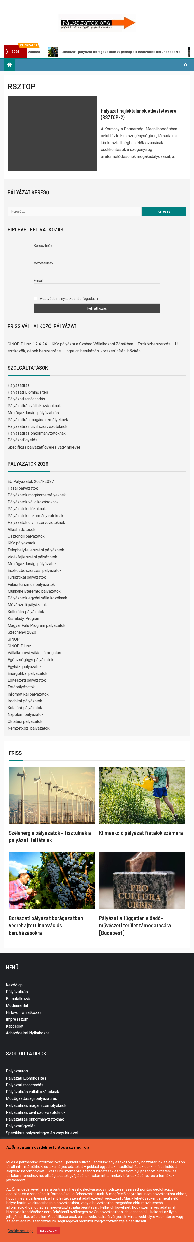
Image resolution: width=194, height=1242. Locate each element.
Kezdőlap (14, 985)
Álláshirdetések (21, 529)
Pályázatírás (19, 385)
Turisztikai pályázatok (27, 577)
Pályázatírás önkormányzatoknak (37, 433)
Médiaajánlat (17, 1005)
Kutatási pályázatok (25, 707)
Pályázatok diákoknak (27, 508)
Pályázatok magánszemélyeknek (37, 495)
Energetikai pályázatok (27, 673)
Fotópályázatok (21, 687)
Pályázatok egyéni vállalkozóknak (37, 598)
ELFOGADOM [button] (48, 1230)
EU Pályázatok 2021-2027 (31, 481)
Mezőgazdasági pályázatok (32, 563)
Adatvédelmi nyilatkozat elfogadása (68, 299)
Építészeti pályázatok (27, 680)
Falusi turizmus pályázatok (31, 584)
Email (38, 281)
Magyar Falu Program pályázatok (36, 625)
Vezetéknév (43, 263)
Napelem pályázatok (26, 714)
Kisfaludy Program (24, 618)
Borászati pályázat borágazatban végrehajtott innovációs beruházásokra (97, 51)
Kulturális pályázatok (26, 611)
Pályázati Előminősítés (28, 392)
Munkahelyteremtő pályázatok (34, 591)
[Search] (186, 65)
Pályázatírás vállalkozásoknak (34, 405)
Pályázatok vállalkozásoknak (33, 502)
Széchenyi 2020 (22, 632)
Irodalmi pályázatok (25, 701)
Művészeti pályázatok (27, 604)
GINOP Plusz (19, 646)
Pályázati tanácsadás (26, 399)
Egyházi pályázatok (25, 666)
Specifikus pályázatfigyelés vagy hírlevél (44, 447)
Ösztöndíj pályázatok (26, 536)
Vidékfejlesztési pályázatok (32, 557)
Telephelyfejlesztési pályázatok (36, 550)
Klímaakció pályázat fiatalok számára (141, 832)
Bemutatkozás (18, 998)
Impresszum (17, 1019)
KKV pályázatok (21, 543)
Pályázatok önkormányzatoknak (35, 515)
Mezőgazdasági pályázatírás (33, 412)
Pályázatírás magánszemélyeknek (38, 419)
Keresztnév (43, 246)
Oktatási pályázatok (25, 721)
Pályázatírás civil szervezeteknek (37, 426)
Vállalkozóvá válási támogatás (34, 652)
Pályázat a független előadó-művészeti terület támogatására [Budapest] (135, 925)
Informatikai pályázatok (28, 694)
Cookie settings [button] (20, 1231)
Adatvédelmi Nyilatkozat (27, 1033)
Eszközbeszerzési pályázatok (35, 570)
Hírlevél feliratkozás (24, 1012)
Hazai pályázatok (23, 488)
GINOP (14, 639)
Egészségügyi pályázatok (30, 659)
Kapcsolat (14, 1026)
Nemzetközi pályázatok (29, 728)
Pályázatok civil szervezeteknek (36, 522)
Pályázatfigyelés (22, 440)
